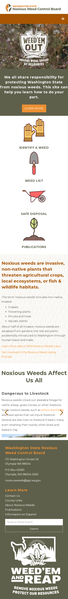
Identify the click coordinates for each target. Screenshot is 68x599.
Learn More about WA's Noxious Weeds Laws (31, 346)
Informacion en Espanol (20, 514)
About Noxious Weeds (19, 505)
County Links (13, 500)
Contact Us (12, 495)
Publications (13, 509)
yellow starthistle (52, 410)
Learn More (34, 108)
